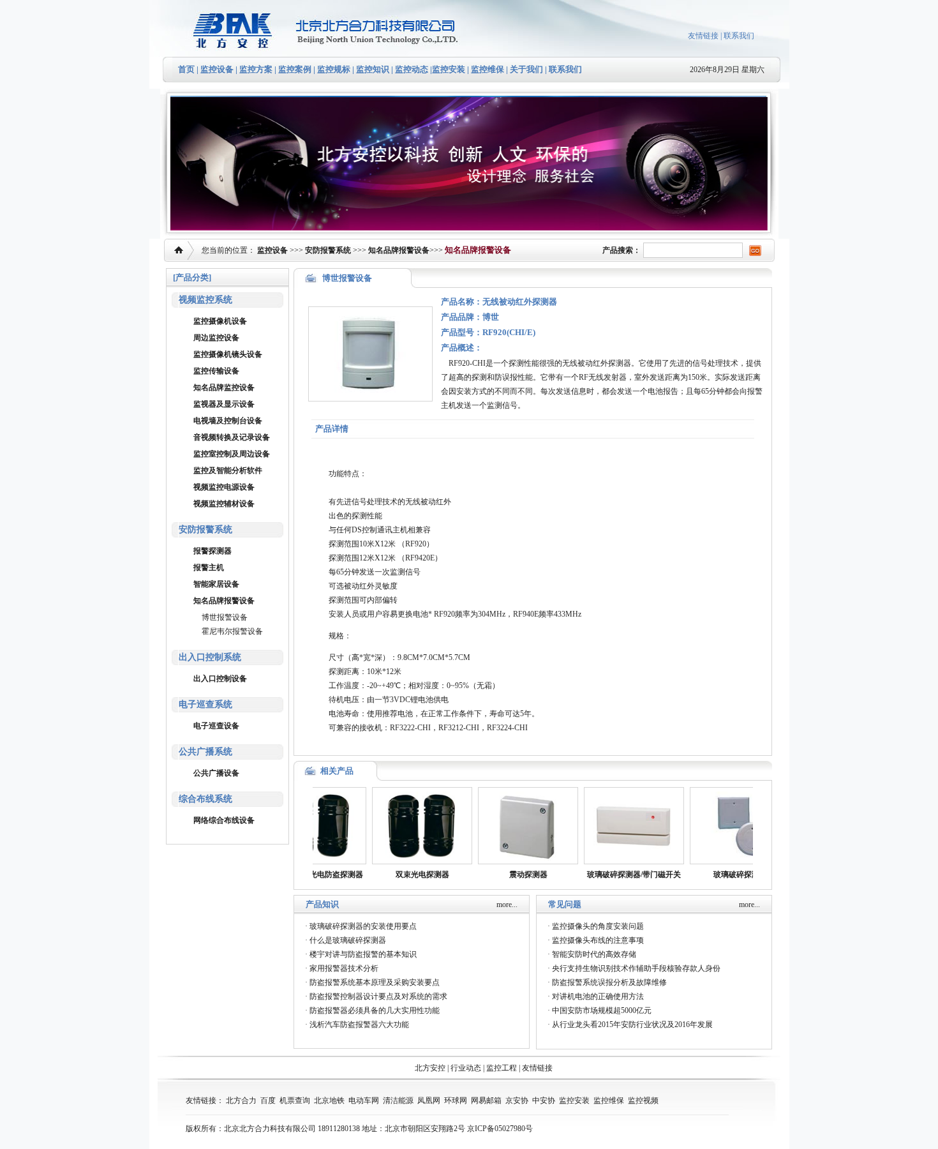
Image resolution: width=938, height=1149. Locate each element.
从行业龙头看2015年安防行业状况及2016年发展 (632, 1024)
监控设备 (217, 69)
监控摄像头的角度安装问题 (598, 926)
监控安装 (448, 69)
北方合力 (241, 1100)
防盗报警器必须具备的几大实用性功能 (374, 1010)
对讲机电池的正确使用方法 (598, 996)
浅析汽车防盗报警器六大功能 (359, 1024)
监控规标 (333, 69)
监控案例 (294, 69)
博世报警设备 (225, 617)
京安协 (516, 1100)
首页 (186, 69)
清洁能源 (398, 1100)
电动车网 (363, 1100)
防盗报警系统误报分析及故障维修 (609, 982)
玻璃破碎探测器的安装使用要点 (363, 926)
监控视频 (643, 1100)
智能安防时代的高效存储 (594, 954)
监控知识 (372, 69)
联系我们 (739, 35)
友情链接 (703, 35)
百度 (268, 1100)
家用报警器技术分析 (343, 968)
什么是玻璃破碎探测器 (347, 940)
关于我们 (525, 69)
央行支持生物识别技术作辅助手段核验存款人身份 (636, 968)
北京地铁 (329, 1100)
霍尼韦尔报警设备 (232, 631)
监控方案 (255, 69)
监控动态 (411, 69)
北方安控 (430, 1067)
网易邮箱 (486, 1100)
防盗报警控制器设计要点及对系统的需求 (378, 996)
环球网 (455, 1100)
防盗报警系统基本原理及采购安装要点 (374, 982)
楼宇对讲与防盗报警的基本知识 (363, 954)
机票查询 (294, 1100)
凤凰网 (428, 1100)
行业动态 (465, 1067)
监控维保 (487, 69)
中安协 (543, 1100)
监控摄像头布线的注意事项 (598, 940)
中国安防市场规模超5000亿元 (601, 1010)
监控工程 (501, 1067)
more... (506, 904)
